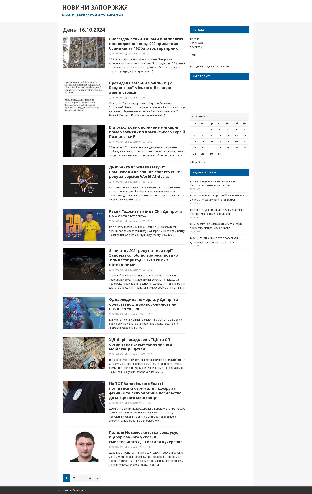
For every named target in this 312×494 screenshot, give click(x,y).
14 (194, 141)
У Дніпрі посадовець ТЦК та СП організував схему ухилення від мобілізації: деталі (140, 344)
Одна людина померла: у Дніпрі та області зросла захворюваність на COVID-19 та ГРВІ (143, 304)
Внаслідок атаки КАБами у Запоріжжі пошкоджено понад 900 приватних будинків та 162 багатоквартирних (146, 43)
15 (202, 141)
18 (227, 141)
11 (227, 135)
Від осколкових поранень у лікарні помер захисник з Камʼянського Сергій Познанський (147, 132)
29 (202, 153)
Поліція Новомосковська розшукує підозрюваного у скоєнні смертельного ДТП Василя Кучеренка (146, 437)
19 (236, 141)
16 (211, 141)
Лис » (202, 162)
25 (227, 147)
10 (219, 135)
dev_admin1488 (136, 53)
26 (236, 147)
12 (236, 135)
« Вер (193, 162)
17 (219, 141)
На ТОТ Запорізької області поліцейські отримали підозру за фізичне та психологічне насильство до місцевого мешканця (145, 390)
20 (244, 141)
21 (194, 147)
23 (211, 147)
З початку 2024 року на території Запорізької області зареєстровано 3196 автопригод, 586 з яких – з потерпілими (143, 257)
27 (244, 147)
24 (219, 147)
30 (211, 153)
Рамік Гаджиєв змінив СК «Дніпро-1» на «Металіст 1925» (145, 213)
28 (194, 153)
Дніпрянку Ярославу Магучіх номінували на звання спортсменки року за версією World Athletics (145, 172)
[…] (151, 71)
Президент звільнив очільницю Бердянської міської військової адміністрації (140, 88)
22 (202, 147)
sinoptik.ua (223, 66)
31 (219, 153)
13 (244, 135)
